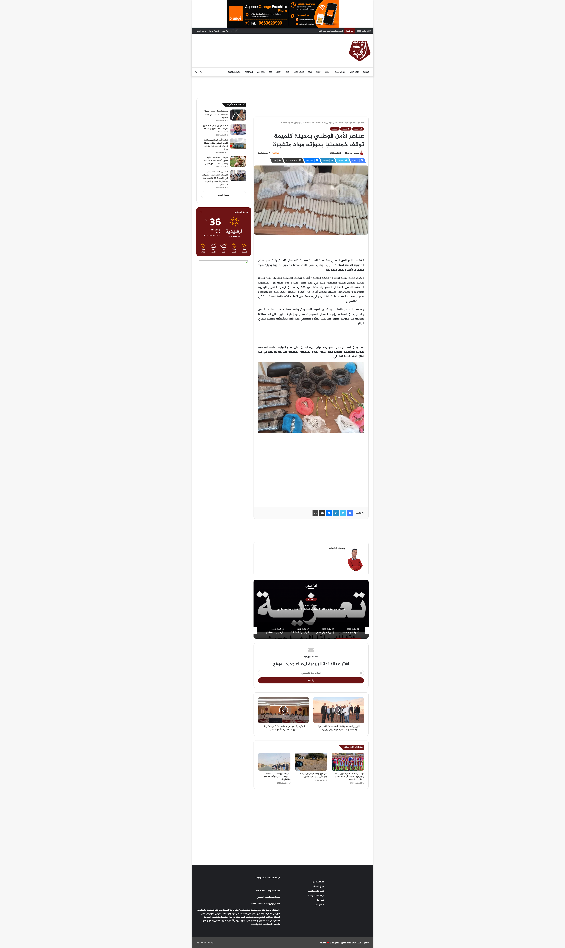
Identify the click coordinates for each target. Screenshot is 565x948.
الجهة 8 (323, 942)
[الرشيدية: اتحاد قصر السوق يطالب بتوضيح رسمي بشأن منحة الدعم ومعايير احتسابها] (348, 762)
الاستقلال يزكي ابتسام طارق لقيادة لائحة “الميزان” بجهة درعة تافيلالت (215, 129)
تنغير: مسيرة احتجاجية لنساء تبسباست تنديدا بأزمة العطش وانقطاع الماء (276, 776)
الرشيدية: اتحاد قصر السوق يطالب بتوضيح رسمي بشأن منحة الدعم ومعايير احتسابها (349, 776)
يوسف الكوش (353, 153)
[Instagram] (198, 942)
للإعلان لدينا (214, 31)
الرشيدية (345, 129)
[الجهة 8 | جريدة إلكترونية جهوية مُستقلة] (360, 51)
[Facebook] (350, 513)
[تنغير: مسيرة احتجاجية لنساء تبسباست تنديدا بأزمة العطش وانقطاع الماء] (274, 762)
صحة (270, 72)
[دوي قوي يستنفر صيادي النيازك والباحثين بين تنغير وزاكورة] (311, 762)
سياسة (318, 72)
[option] (311, 609)
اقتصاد (287, 72)
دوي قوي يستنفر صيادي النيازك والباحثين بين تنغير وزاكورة (313, 775)
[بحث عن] (196, 72)
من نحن (225, 31)
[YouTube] (201, 942)
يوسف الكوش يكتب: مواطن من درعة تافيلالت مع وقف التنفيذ (216, 114)
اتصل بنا (320, 900)
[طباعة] (315, 513)
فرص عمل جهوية (234, 72)
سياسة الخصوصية (316, 895)
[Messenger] (329, 513)
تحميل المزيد (223, 195)
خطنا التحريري (318, 882)
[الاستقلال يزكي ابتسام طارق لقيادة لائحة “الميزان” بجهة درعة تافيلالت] (238, 129)
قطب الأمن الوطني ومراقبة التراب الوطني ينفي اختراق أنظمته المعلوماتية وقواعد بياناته (216, 144)
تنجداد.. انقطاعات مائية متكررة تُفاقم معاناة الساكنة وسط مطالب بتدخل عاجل (215, 160)
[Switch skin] (201, 72)
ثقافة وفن (261, 72)
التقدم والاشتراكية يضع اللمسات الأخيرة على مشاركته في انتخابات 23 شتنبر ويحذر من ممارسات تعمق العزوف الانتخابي (215, 178)
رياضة (310, 72)
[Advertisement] (252, 43)
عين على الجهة (340, 72)
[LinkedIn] (336, 513)
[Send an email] (346, 153)
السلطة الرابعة (299, 72)
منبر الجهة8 (249, 72)
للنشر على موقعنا (316, 891)
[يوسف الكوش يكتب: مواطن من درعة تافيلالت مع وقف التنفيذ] (238, 115)
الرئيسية (366, 72)
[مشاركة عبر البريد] (322, 513)
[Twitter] (343, 513)
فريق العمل (201, 31)
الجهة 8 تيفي (354, 72)
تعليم (278, 72)
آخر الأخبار (349, 122)
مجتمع (327, 72)
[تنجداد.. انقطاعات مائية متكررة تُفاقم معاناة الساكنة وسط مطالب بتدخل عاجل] (238, 161)
